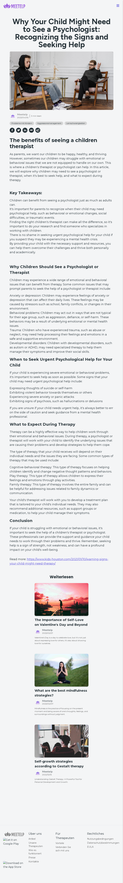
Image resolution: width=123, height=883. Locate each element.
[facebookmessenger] (31, 130)
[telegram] (37, 130)
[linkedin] (25, 130)
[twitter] (18, 130)
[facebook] (12, 130)
